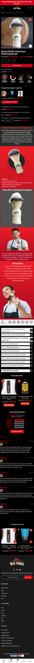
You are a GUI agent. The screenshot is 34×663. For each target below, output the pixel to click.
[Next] (31, 33)
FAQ (2, 598)
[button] (23, 57)
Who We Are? (5, 588)
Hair (2, 618)
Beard (2, 621)
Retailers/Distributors (7, 643)
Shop (2, 590)
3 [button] (17, 519)
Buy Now (17, 4)
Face (2, 607)
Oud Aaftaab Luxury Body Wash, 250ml (25, 397)
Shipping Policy (5, 635)
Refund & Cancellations (7, 638)
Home (2, 12)
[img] (3, 441)
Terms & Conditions (6, 640)
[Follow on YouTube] (20, 570)
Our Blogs (3, 596)
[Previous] (2, 33)
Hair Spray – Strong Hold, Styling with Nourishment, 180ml (9, 398)
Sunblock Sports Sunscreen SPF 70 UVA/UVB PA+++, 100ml (25, 547)
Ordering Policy (5, 632)
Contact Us (4, 593)
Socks (2, 610)
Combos (3, 615)
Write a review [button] (17, 431)
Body (2, 613)
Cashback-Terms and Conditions (10, 646)
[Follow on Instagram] (17, 570)
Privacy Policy (5, 630)
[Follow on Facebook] (14, 570)
